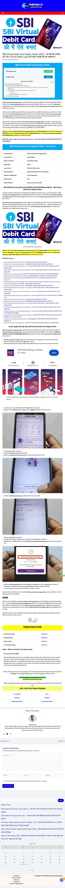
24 (5, 862)
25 (14, 862)
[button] (62, 13)
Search (61, 800)
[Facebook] (4, 734)
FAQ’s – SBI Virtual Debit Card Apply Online (18, 94)
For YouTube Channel (47, 701)
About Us (16, 879)
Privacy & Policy (16, 877)
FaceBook (17, 697)
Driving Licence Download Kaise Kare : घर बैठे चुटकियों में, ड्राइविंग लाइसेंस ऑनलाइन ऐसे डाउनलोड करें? (28, 264)
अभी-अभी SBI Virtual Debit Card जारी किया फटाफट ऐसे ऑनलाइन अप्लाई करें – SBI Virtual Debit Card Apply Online (27, 88)
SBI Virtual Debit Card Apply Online (14, 84)
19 (23, 859)
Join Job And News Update (12, 96)
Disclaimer (16, 875)
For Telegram (17, 694)
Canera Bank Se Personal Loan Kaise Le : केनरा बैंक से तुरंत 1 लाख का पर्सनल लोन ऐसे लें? (25, 262)
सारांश (13, 91)
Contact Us (16, 881)
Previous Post (4, 741)
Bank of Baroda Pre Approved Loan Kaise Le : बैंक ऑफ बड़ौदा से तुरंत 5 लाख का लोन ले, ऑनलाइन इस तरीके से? (30, 276)
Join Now (48, 71)
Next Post (61, 741)
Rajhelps (60, 875)
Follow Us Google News (16, 883)
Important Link (15, 93)
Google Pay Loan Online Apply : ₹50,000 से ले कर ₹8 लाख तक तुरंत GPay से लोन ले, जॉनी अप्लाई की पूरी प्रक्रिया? (31, 274)
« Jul (32, 870)
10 (5, 856)
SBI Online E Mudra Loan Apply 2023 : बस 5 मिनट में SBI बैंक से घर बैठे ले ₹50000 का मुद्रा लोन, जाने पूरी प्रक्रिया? (31, 322)
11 (14, 856)
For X (47, 694)
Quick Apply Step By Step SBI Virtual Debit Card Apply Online (21, 90)
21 (41, 859)
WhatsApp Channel (16, 701)
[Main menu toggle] (3, 13)
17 (5, 859)
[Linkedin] (10, 734)
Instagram (47, 697)
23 (59, 859)
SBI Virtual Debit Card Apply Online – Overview (17, 85)
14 (41, 856)
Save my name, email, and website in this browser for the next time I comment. (26, 781)
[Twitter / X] (7, 734)
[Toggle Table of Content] (51, 81)
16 (59, 856)
